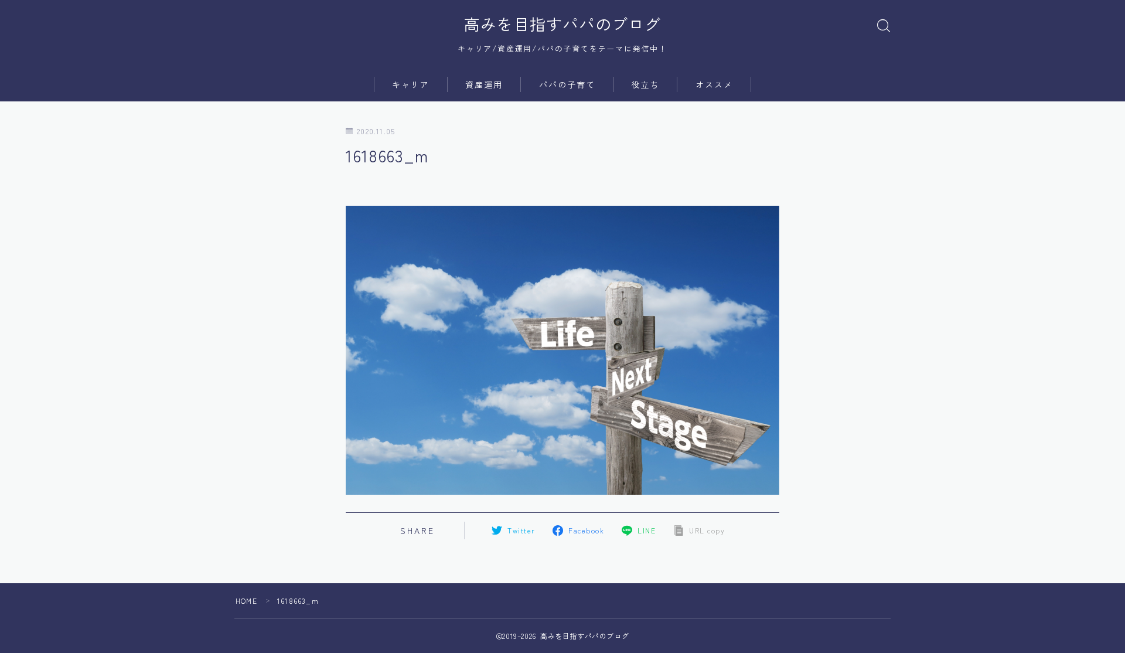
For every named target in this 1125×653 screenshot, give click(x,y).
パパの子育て (567, 84)
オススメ (714, 84)
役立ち (645, 84)
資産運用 (484, 84)
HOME (246, 601)
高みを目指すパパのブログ (562, 24)
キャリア (410, 84)
